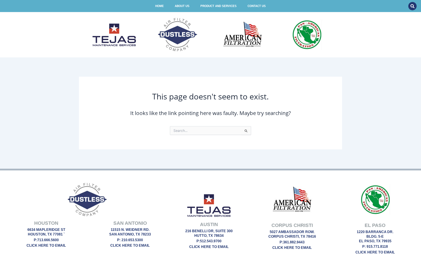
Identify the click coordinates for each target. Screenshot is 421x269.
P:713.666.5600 (46, 240)
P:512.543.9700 (208, 241)
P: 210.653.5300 (130, 240)
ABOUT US (182, 6)
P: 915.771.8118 (375, 246)
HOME (159, 6)
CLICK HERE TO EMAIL (46, 245)
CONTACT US (257, 6)
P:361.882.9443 (292, 242)
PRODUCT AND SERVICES (218, 6)
